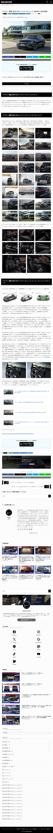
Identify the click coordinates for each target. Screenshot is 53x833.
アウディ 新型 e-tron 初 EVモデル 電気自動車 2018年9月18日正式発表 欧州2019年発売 (31, 391)
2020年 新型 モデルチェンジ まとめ (13, 794)
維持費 (6, 757)
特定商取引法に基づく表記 (26, 829)
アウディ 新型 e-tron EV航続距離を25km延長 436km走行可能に (29, 402)
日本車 (7, 742)
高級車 (10, 13)
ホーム (4, 829)
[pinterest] (29, 529)
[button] (8, 57)
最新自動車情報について (26, 620)
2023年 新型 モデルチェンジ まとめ (13, 803)
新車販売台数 (8, 751)
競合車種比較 (8, 760)
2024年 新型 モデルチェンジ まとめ (13, 806)
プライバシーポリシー (11, 829)
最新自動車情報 (6, 2)
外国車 (7, 745)
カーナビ (7, 769)
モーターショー (8, 779)
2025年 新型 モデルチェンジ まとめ (13, 809)
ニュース (7, 772)
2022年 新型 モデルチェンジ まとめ (13, 800)
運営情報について (36, 829)
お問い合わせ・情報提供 (45, 829)
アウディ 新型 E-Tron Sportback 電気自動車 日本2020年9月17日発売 (30, 412)
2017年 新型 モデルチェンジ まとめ (13, 785)
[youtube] (31, 529)
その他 (6, 782)
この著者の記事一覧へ (33, 533)
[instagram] (25, 529)
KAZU (9, 517)
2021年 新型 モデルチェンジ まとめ (13, 797)
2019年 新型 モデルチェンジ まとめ (13, 791)
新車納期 (7, 748)
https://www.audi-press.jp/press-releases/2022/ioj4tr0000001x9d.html (18, 433)
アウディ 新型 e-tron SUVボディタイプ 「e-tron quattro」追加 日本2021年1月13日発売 (31, 422)
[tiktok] (27, 529)
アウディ (5, 13)
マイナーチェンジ (15, 13)
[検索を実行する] (49, 496)
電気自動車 (28, 13)
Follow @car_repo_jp (23, 464)
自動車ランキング (9, 754)
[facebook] (20, 529)
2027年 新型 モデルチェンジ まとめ (13, 816)
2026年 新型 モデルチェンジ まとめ (13, 812)
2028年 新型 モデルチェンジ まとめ (13, 819)
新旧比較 (7, 763)
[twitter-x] (23, 529)
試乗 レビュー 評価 (9, 766)
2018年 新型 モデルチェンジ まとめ (13, 788)
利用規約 (18, 829)
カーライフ (7, 775)
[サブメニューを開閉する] (49, 742)
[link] (18, 529)
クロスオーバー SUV (22, 13)
